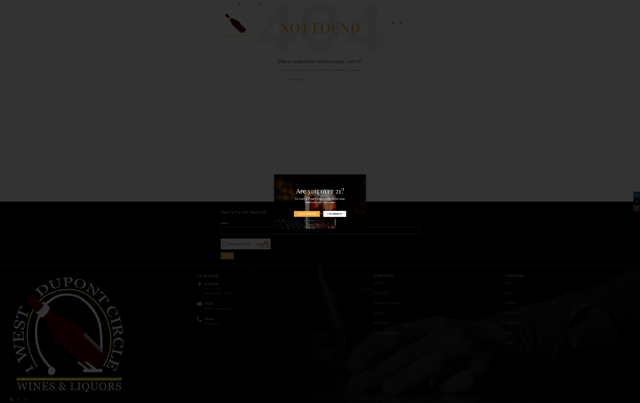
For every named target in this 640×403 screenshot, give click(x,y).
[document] (320, 201)
